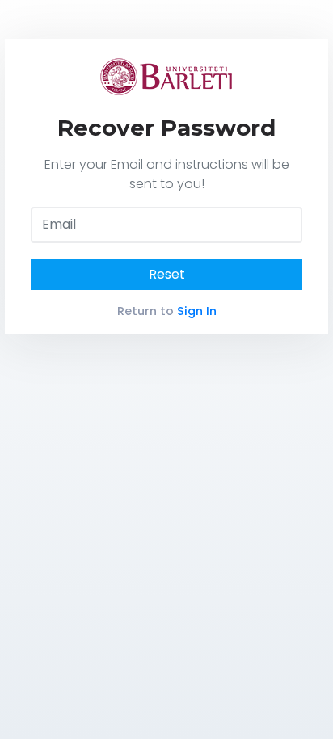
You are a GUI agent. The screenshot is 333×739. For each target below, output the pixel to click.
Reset (167, 274)
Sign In (197, 311)
